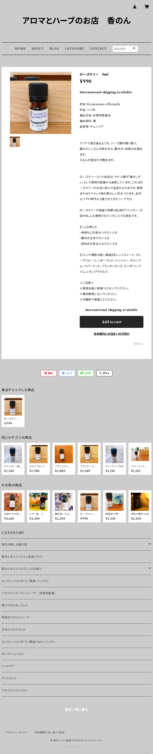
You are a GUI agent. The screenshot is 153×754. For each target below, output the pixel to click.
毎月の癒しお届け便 (14, 544)
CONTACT (98, 48)
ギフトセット (9, 678)
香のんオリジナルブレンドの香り (22, 569)
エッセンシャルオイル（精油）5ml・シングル (28, 642)
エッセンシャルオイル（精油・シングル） (25, 581)
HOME (20, 48)
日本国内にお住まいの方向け (111, 334)
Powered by (72, 746)
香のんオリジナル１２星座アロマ (22, 556)
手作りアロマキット (14, 629)
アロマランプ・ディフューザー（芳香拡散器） (29, 593)
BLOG (54, 48)
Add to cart (111, 322)
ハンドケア (8, 666)
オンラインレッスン (13, 654)
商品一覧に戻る (76, 710)
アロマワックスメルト (15, 690)
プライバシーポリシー (16, 732)
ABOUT (37, 48)
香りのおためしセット (15, 605)
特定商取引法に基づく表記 (50, 732)
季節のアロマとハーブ (15, 617)
